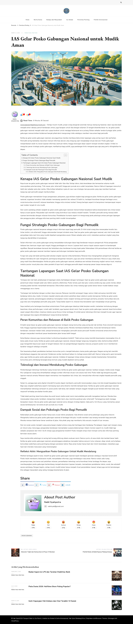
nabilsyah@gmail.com (56, 506)
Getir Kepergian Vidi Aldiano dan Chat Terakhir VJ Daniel (52, 601)
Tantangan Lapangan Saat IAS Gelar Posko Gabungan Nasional (44, 163)
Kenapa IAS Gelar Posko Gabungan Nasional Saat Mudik (41, 158)
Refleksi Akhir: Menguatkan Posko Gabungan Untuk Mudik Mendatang (48, 172)
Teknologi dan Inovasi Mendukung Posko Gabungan (41, 167)
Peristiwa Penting (83, 20)
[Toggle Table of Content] (65, 155)
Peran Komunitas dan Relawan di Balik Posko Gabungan (43, 165)
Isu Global (69, 20)
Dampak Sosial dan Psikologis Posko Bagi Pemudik (41, 170)
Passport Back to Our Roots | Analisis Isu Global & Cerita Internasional (45, 618)
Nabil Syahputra (14, 120)
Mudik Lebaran (27, 535)
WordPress (15, 621)
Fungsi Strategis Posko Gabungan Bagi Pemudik (39, 160)
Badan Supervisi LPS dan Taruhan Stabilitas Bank (49, 572)
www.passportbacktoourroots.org (32, 125)
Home (27, 20)
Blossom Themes (101, 618)
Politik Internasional (100, 20)
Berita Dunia (38, 20)
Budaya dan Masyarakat (54, 20)
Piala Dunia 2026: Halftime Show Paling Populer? (49, 586)
